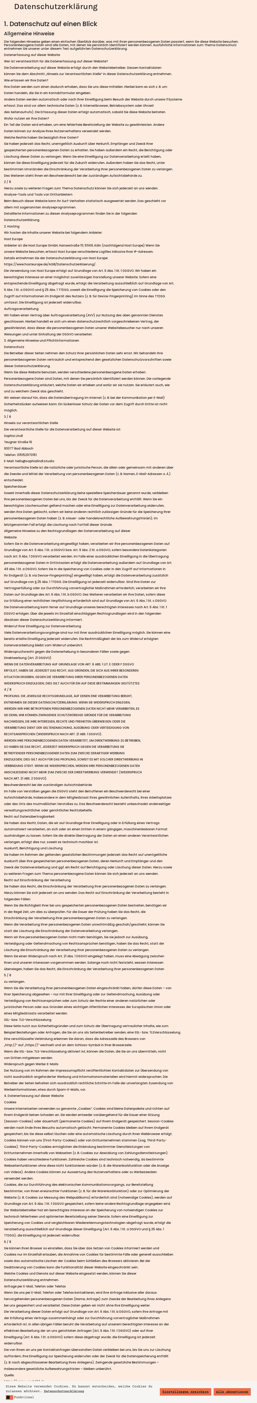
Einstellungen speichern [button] (185, 1392)
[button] (9, 1397)
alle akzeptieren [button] (232, 1392)
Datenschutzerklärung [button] (64, 1391)
